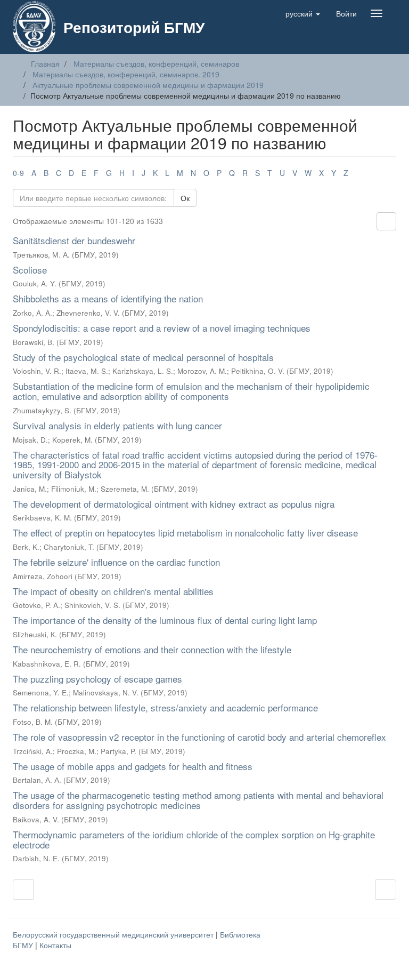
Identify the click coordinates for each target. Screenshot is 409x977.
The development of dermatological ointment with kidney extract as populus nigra (173, 503)
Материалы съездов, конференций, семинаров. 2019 (125, 74)
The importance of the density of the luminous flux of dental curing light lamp (165, 620)
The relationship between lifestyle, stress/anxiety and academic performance (165, 707)
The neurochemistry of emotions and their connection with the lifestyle (152, 649)
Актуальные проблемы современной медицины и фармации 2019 (148, 84)
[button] (302, 13)
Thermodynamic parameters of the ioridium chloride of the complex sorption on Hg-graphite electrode (194, 839)
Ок (185, 198)
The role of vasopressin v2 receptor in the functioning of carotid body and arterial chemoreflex (199, 736)
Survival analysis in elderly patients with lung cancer (117, 425)
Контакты (55, 945)
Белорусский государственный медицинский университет (114, 934)
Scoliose (30, 269)
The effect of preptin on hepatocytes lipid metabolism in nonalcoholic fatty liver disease (185, 532)
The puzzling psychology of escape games (97, 678)
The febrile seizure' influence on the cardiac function (116, 561)
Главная (45, 63)
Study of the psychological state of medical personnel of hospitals (143, 357)
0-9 (18, 172)
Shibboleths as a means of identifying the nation (108, 298)
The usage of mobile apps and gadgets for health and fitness (132, 766)
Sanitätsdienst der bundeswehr (74, 240)
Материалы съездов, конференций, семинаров (156, 63)
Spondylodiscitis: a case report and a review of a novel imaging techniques (161, 327)
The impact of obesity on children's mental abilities (113, 591)
